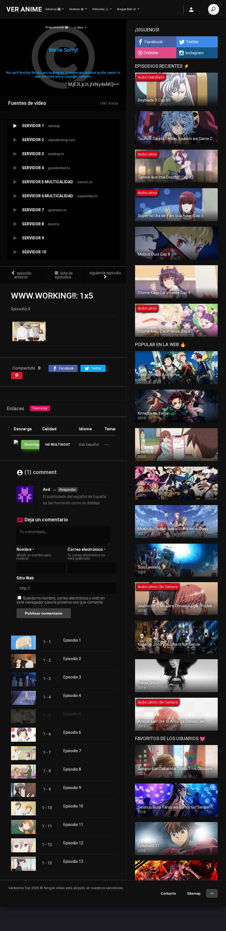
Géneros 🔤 (53, 9)
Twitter (192, 41)
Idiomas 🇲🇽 (76, 9)
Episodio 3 (72, 677)
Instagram (194, 52)
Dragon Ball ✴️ (126, 9)
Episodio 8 (72, 769)
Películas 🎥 (100, 9)
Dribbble (151, 52)
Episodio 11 (73, 824)
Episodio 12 (73, 843)
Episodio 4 (72, 695)
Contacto (168, 893)
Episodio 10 (73, 806)
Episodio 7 (72, 751)
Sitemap (194, 893)
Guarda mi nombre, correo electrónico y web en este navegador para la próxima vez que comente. (61, 600)
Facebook (154, 41)
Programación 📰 (56, 27)
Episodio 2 (72, 658)
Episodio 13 (73, 861)
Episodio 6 (72, 732)
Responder (67, 490)
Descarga (40, 408)
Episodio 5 (72, 714)
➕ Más (78, 27)
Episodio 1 (72, 640)
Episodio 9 (72, 787)
